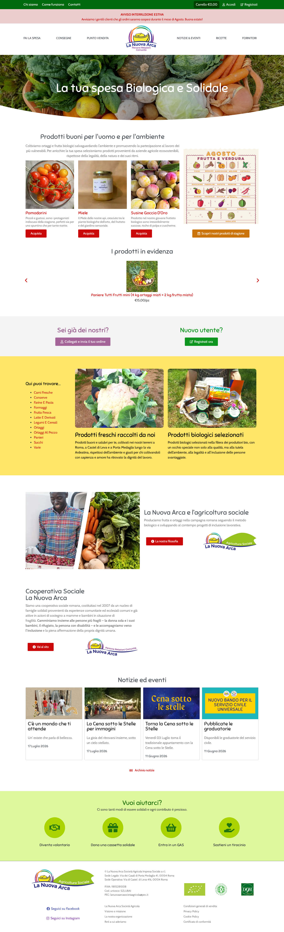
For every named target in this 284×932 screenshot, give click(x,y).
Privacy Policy (191, 911)
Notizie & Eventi (188, 38)
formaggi (40, 407)
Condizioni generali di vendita (200, 906)
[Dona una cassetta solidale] (112, 827)
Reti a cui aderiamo (115, 921)
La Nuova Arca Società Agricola (122, 906)
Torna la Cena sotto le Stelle (169, 726)
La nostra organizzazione (118, 916)
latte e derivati (44, 417)
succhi (38, 442)
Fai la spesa (32, 38)
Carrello (206, 4)
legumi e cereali (45, 422)
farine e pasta (43, 402)
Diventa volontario (55, 845)
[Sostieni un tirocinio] (229, 827)
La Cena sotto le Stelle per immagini (111, 726)
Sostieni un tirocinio (229, 845)
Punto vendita (98, 38)
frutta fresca (42, 412)
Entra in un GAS (171, 845)
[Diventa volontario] (54, 827)
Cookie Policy (191, 916)
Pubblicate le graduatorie (218, 726)
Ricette (221, 38)
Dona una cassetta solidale (113, 845)
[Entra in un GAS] (171, 827)
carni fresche (43, 392)
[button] (26, 280)
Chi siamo (30, 4)
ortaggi (39, 427)
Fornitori (249, 38)
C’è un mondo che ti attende (49, 726)
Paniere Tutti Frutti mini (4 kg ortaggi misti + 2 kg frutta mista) (142, 295)
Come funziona (53, 4)
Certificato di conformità (197, 921)
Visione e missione (115, 911)
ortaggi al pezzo (45, 432)
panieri (38, 437)
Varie (37, 447)
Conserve (40, 397)
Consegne (63, 38)
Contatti (74, 4)
